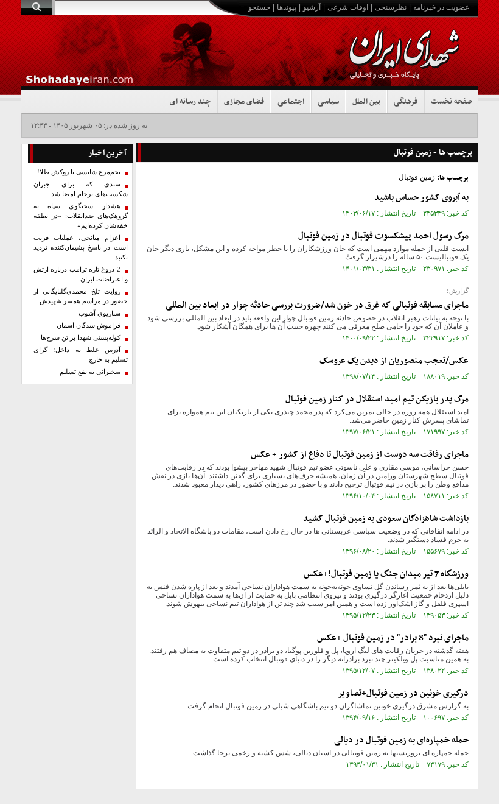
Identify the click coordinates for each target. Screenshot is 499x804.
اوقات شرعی (347, 7)
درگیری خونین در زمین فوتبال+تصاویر (403, 693)
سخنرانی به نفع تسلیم (90, 371)
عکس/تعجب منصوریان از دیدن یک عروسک (394, 360)
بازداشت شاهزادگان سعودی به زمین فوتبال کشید (386, 518)
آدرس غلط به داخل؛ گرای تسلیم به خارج (80, 355)
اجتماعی (290, 101)
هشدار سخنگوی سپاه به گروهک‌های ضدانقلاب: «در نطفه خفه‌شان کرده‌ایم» (80, 216)
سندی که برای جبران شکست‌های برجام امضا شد (80, 189)
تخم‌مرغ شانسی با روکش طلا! (78, 172)
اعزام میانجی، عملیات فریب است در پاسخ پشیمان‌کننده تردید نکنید (80, 247)
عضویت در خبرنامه (441, 7)
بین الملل (366, 101)
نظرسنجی (391, 7)
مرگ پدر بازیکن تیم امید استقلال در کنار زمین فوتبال (377, 399)
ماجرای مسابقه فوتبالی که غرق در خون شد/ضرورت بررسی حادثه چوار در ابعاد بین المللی (317, 305)
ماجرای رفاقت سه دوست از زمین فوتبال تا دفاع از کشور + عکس (360, 454)
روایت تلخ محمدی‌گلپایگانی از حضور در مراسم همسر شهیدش (80, 296)
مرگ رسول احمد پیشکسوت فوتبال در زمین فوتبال (383, 236)
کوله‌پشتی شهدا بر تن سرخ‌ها (80, 337)
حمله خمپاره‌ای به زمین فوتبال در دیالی (401, 740)
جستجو (259, 7)
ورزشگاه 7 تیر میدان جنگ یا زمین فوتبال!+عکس (386, 574)
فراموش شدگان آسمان (88, 325)
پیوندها (286, 7)
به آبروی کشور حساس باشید (421, 197)
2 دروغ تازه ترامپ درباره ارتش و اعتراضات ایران (80, 274)
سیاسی (328, 101)
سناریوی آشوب (99, 313)
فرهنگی (405, 101)
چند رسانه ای (190, 101)
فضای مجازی (244, 101)
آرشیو (312, 7)
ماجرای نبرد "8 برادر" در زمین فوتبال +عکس (393, 638)
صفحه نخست (451, 101)
